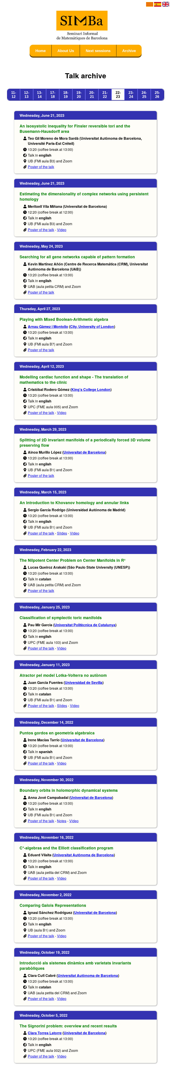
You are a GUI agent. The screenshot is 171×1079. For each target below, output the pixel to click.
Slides (62, 533)
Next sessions (98, 50)
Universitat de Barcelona (84, 452)
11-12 (13, 95)
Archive (129, 50)
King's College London (90, 389)
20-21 (91, 95)
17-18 (52, 95)
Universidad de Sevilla (83, 682)
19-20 (78, 95)
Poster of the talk (41, 166)
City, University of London (92, 326)
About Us (65, 50)
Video (61, 229)
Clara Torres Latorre (45, 1032)
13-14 (39, 95)
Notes (61, 820)
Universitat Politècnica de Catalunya (84, 624)
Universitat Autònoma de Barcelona (83, 854)
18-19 (65, 95)
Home (40, 50)
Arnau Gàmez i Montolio (48, 326)
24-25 (144, 95)
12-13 (26, 95)
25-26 (157, 95)
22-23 (118, 95)
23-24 (131, 95)
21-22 (105, 95)
